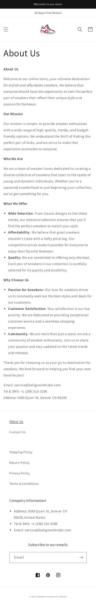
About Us (16, 421)
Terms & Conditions (24, 484)
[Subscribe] (81, 557)
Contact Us (17, 432)
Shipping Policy (20, 452)
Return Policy (19, 462)
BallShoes (41, 596)
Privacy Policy (19, 473)
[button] (6, 29)
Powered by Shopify (57, 596)
